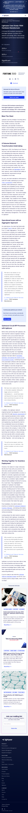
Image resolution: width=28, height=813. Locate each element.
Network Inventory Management (9, 748)
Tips (3, 780)
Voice (3, 762)
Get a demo (7, 319)
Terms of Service (6, 804)
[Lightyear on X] (4, 809)
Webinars (4, 785)
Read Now (7, 625)
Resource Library (6, 776)
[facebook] (10, 79)
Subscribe (14, 728)
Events (3, 783)
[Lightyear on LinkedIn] (2, 809)
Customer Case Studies (7, 19)
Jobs (3, 794)
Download (15, 83)
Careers (4, 792)
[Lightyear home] (5, 15)
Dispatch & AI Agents (6, 752)
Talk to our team (14, 97)
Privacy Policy (5, 806)
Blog (3, 778)
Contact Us (4, 799)
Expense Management (7, 750)
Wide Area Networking (7, 759)
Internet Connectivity (6, 757)
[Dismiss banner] (26, 1)
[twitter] (12, 79)
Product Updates (5, 773)
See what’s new (13, 11)
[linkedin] (15, 79)
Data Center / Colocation (8, 764)
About (3, 790)
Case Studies (5, 769)
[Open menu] (25, 15)
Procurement (5, 745)
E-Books (4, 771)
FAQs (3, 797)
